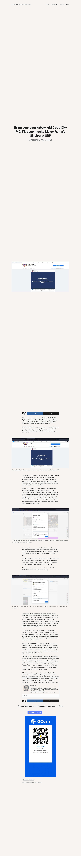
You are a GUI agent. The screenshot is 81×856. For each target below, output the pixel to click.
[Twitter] (24, 695)
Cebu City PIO (30, 782)
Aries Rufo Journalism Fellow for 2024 (38, 690)
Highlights (31, 779)
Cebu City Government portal (30, 676)
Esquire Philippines (46, 689)
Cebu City (24, 782)
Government (26, 779)
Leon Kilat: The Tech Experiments (21, 5)
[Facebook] (22, 695)
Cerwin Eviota (38, 782)
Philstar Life (41, 689)
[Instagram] (26, 695)
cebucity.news (55, 676)
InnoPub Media (54, 692)
